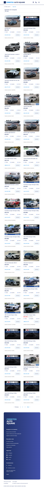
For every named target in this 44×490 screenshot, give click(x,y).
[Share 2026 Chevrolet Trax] (18, 278)
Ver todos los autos (9, 441)
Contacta (18, 34)
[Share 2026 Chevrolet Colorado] (18, 69)
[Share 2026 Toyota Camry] (37, 95)
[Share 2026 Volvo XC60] (18, 356)
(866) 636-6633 (26, 113)
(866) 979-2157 (7, 87)
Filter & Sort (8, 6)
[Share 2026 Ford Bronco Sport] (37, 174)
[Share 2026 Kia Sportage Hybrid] (18, 122)
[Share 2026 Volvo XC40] (18, 330)
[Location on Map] (33, 2)
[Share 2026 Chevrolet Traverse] (37, 252)
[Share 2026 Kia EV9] (18, 95)
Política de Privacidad (7, 481)
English (7, 474)
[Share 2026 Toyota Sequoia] (37, 278)
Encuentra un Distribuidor (10, 445)
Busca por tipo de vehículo (11, 431)
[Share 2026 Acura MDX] (18, 148)
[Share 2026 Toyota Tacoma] (37, 148)
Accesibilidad (6, 483)
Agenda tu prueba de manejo (11, 435)
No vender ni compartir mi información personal (20, 483)
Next (28, 407)
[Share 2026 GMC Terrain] (18, 304)
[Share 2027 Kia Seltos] (18, 17)
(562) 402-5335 (7, 191)
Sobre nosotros (9, 447)
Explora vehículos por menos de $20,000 (13, 433)
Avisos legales (15, 481)
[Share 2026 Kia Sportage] (37, 43)
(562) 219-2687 (7, 269)
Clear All (14, 6)
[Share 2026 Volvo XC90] (37, 17)
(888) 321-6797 (7, 165)
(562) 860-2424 (7, 34)
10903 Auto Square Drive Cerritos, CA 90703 (10, 471)
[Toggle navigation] (39, 2)
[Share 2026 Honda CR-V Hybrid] (37, 356)
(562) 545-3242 (26, 34)
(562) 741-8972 (26, 191)
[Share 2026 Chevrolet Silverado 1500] (18, 252)
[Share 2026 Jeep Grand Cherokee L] (18, 43)
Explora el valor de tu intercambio (12, 443)
